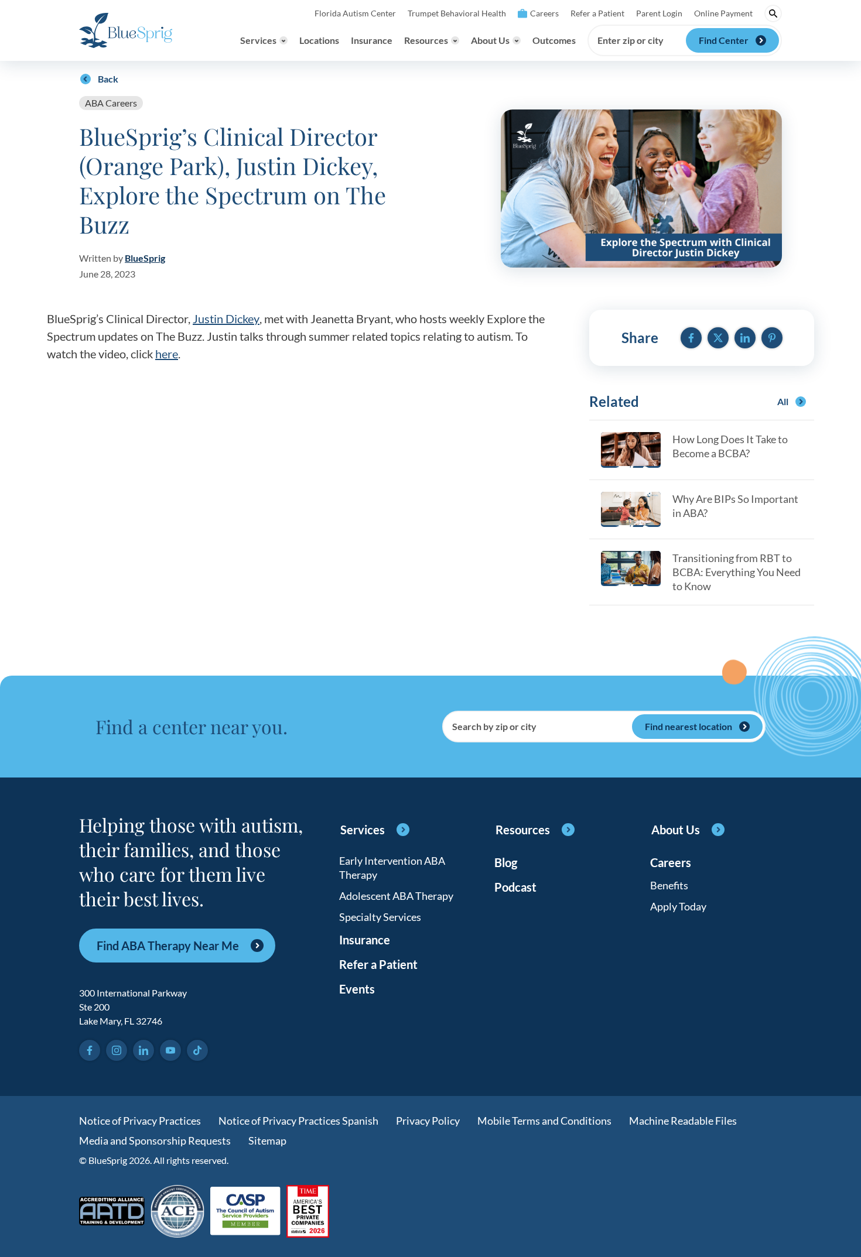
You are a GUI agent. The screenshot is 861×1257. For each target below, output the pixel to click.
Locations (319, 40)
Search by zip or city (494, 726)
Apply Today (678, 906)
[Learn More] (307, 1212)
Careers (544, 13)
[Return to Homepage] (125, 30)
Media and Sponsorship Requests (155, 1140)
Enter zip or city (630, 40)
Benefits (669, 885)
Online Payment (723, 13)
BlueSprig (145, 257)
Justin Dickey (226, 318)
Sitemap (267, 1140)
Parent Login (659, 13)
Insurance (371, 40)
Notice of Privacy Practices (140, 1120)
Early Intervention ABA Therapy (392, 867)
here (166, 354)
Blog (505, 862)
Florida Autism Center (355, 13)
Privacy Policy (428, 1120)
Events (357, 989)
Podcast (515, 887)
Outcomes (554, 40)
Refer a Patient (597, 13)
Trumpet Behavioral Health (457, 13)
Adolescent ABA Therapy (396, 895)
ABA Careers (111, 102)
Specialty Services (380, 916)
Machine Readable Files (683, 1120)
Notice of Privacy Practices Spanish (298, 1120)
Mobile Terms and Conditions (544, 1120)
